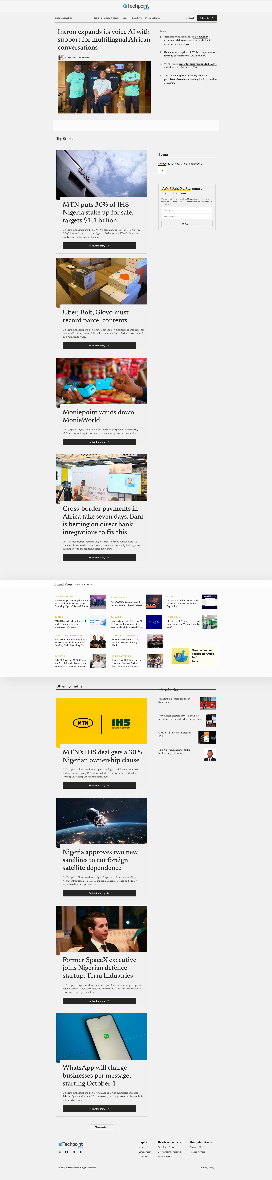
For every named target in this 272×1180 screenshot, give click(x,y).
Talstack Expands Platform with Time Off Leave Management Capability (182, 603)
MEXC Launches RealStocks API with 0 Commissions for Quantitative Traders (71, 624)
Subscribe (205, 18)
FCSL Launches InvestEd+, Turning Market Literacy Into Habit (127, 643)
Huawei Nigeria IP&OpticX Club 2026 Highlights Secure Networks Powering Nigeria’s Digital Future (72, 603)
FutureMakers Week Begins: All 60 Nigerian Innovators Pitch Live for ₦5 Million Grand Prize (127, 624)
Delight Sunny (71, 58)
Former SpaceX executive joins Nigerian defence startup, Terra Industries (99, 968)
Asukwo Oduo (85, 58)
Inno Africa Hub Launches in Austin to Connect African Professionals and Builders (126, 663)
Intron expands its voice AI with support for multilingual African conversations (104, 40)
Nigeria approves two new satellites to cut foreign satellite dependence (100, 860)
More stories (102, 1127)
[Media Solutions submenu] (161, 18)
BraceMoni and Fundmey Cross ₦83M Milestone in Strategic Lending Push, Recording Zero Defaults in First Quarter (71, 643)
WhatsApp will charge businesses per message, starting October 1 (97, 1076)
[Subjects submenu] (120, 18)
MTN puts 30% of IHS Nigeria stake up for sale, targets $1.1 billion (98, 213)
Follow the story (97, 245)
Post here (195, 661)
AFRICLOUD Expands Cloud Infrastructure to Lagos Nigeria (126, 603)
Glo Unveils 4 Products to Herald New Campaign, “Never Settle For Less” (183, 624)
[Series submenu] (129, 18)
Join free (189, 224)
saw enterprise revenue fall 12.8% (198, 64)
